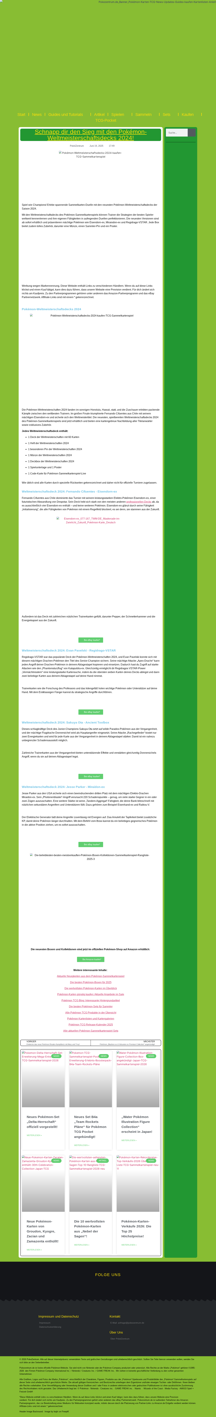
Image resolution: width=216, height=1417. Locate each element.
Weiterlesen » (34, 1135)
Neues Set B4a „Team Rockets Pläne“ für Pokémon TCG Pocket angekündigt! (90, 1127)
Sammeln (143, 114)
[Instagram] (119, 1286)
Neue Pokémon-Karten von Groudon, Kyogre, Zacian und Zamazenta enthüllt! (43, 1231)
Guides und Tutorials (65, 114)
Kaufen (188, 114)
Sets (166, 114)
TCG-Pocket (105, 120)
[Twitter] (108, 1286)
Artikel (99, 114)
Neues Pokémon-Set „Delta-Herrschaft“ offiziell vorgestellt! (43, 1122)
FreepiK (65, 1411)
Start (21, 114)
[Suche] (192, 133)
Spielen (117, 114)
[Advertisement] (91, 259)
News (37, 114)
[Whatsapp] (97, 1286)
